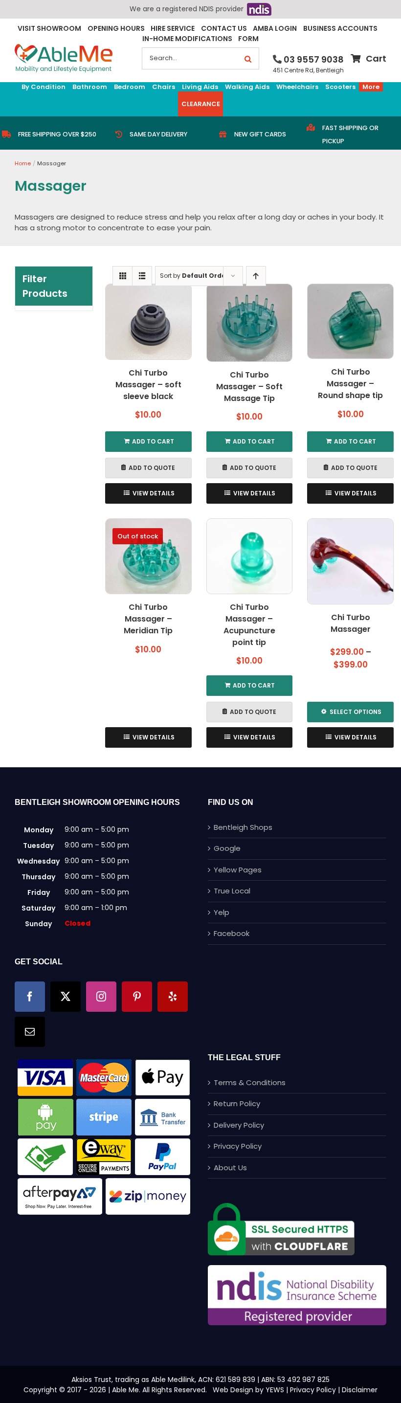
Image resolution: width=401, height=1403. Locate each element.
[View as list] (142, 276)
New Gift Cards (260, 134)
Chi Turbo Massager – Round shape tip (350, 383)
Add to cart (153, 441)
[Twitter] (65, 996)
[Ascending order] (256, 276)
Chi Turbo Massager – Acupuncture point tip (249, 624)
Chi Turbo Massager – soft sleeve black (148, 384)
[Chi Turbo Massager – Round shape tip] (350, 321)
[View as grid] (122, 276)
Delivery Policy (239, 1125)
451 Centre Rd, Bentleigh (308, 70)
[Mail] (30, 1032)
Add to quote (152, 468)
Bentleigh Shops (243, 827)
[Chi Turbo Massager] (350, 561)
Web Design (233, 1390)
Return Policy (237, 1103)
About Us (230, 1167)
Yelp (221, 912)
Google (227, 848)
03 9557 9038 (314, 59)
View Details (154, 493)
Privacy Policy (238, 1146)
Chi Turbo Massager (351, 623)
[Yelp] (172, 996)
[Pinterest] (137, 996)
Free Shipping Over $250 (57, 134)
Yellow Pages (238, 870)
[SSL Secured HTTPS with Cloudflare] (281, 1207)
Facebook (231, 933)
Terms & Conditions (250, 1082)
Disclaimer (360, 1390)
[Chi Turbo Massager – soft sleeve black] (148, 322)
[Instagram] (101, 996)
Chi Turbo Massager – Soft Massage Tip (249, 386)
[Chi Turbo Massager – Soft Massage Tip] (249, 323)
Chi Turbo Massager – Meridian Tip (148, 618)
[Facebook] (30, 996)
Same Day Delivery (158, 134)
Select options (355, 712)
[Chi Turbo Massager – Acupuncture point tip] (249, 556)
